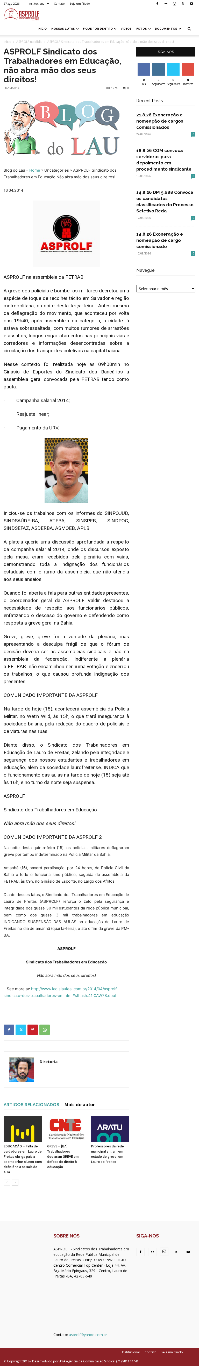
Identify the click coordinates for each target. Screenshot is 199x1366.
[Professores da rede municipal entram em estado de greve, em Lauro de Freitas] (110, 1129)
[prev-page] (7, 1182)
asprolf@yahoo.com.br (88, 1334)
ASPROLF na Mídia (29, 41)
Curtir (144, 65)
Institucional (37, 3)
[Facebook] (157, 3)
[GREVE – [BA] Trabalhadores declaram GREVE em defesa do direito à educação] (66, 1129)
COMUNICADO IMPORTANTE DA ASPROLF (51, 695)
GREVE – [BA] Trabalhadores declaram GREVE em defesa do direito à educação (63, 1156)
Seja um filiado (80, 3)
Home (34, 170)
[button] (189, 29)
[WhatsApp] (44, 1030)
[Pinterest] (32, 1030)
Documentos (166, 28)
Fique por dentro (98, 28)
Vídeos (126, 28)
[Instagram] (174, 3)
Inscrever (189, 65)
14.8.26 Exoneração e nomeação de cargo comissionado (159, 240)
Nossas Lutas (63, 28)
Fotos (141, 28)
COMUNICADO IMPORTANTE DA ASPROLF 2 (53, 837)
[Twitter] (183, 3)
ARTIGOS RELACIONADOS (31, 1104)
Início (42, 28)
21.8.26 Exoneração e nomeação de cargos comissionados (159, 121)
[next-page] (15, 1182)
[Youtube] (191, 3)
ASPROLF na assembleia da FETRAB (43, 277)
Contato (59, 3)
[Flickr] (166, 3)
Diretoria (49, 1061)
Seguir (158, 65)
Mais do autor (80, 1104)
